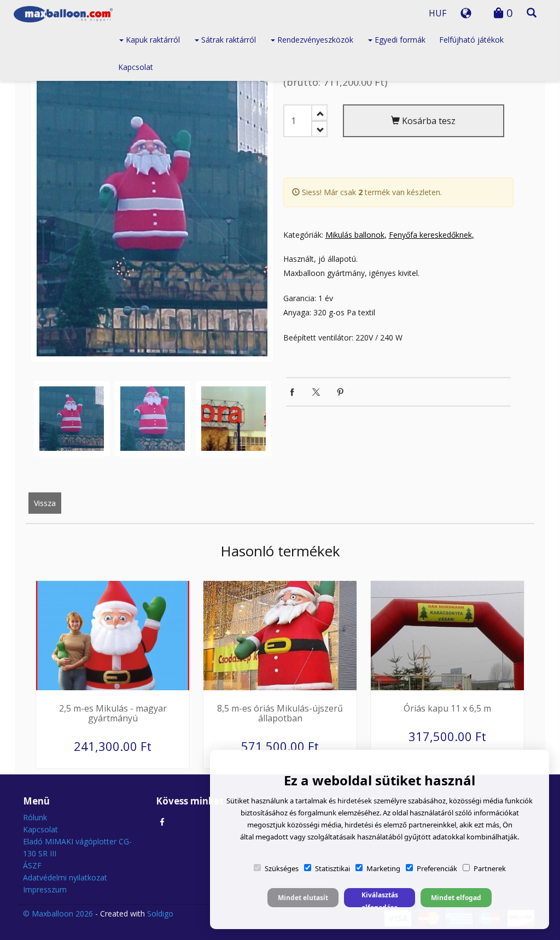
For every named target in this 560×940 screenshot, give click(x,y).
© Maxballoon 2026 (58, 913)
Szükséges (282, 868)
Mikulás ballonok (354, 235)
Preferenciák (437, 868)
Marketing (383, 868)
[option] (152, 203)
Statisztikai (332, 868)
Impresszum (45, 889)
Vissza (45, 503)
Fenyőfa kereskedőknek (430, 235)
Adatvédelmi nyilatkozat (65, 877)
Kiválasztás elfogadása (379, 898)
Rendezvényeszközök (314, 39)
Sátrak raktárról (227, 39)
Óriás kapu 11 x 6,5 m (447, 708)
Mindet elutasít (303, 897)
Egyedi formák (398, 39)
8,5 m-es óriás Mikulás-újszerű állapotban (280, 713)
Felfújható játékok (471, 39)
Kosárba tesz (428, 121)
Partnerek (490, 868)
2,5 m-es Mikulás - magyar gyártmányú (113, 713)
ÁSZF (32, 865)
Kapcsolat (135, 67)
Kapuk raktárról (152, 39)
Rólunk (35, 817)
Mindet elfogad (456, 897)
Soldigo (160, 913)
